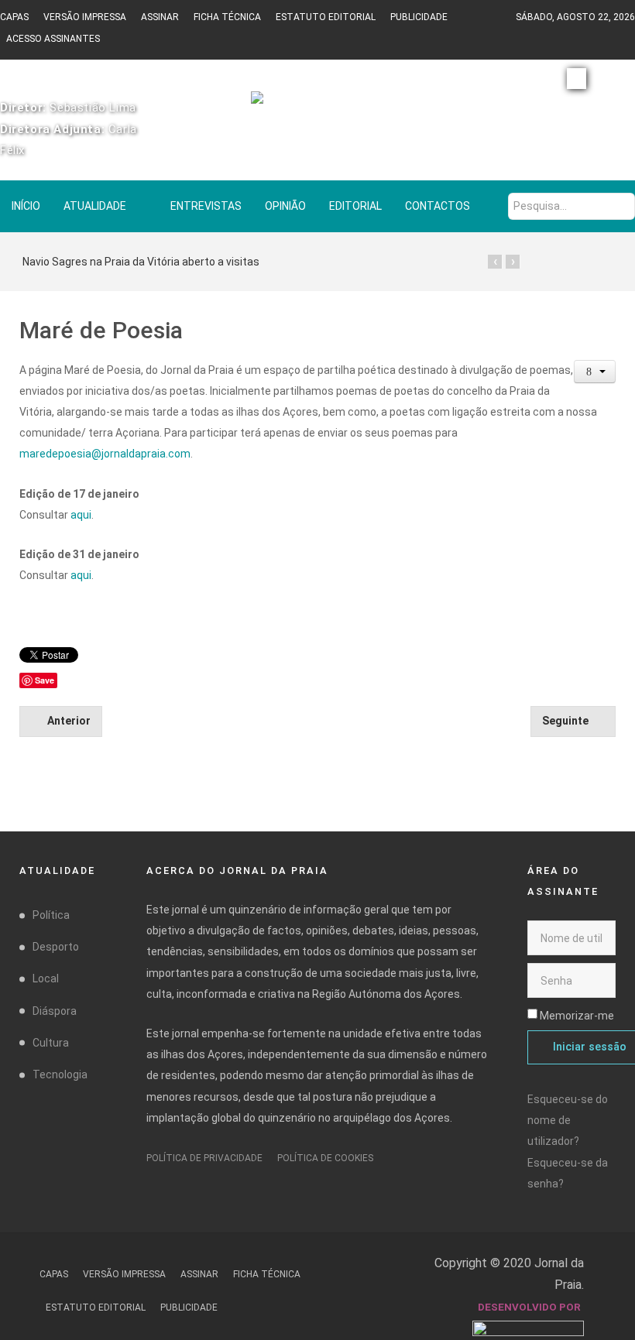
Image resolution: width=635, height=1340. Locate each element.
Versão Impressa (84, 17)
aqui (80, 515)
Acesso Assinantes (53, 38)
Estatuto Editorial (326, 17)
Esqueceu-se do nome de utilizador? (567, 1120)
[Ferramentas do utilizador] (595, 371)
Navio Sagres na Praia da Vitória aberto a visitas (140, 261)
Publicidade (419, 17)
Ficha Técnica (227, 17)
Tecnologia (60, 1074)
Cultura (51, 1043)
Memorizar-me (577, 1015)
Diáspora (55, 1011)
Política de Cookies (325, 1158)
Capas (14, 17)
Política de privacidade (204, 1158)
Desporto (56, 947)
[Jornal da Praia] (317, 104)
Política (51, 915)
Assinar (160, 17)
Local (46, 978)
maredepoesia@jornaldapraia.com (104, 453)
